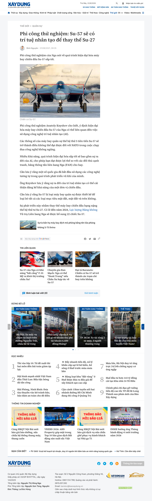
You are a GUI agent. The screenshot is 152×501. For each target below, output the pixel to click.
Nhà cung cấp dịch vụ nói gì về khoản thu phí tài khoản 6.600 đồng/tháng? (59, 339)
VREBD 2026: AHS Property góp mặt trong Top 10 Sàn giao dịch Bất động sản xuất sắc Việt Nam (58, 435)
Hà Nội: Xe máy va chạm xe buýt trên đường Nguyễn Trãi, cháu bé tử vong (26, 339)
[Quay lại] (21, 239)
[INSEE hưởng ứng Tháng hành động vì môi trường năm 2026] (125, 416)
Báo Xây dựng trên (31, 239)
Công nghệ (104, 13)
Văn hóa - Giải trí (80, 13)
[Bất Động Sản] (115, 476)
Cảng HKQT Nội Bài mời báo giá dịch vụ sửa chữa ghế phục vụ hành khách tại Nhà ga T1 (91, 434)
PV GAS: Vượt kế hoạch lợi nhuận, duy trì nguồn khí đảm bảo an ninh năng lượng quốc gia (71, 451)
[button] (73, 349)
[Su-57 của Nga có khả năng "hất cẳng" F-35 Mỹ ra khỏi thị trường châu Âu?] (32, 259)
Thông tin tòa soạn (132, 463)
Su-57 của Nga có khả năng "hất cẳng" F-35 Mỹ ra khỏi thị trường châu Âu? (32, 274)
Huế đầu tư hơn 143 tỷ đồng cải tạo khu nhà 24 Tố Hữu (121, 379)
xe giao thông (89, 7)
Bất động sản (103, 7)
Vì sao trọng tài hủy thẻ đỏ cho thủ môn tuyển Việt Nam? (125, 340)
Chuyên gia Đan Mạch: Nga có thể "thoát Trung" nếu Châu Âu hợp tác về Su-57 (58, 276)
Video (127, 13)
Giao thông (34, 13)
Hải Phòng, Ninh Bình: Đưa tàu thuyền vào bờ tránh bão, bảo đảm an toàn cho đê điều (33, 392)
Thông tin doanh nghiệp (26, 403)
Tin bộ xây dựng (137, 7)
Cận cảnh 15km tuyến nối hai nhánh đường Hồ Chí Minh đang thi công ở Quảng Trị (78, 392)
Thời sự (14, 13)
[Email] (94, 238)
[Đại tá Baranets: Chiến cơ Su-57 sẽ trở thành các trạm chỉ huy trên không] (87, 259)
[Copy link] (99, 238)
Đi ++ (120, 13)
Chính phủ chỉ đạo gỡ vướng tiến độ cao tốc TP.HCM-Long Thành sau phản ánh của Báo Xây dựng (122, 392)
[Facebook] (85, 238)
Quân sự (37, 26)
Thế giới (113, 13)
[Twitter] (89, 238)
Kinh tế (43, 13)
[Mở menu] (143, 13)
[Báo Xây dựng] (19, 5)
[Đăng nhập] (123, 3)
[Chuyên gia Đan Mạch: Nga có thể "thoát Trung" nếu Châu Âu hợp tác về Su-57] (60, 259)
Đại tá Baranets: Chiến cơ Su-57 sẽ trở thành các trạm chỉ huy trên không (87, 274)
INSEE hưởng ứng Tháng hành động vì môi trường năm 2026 (124, 432)
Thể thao (94, 13)
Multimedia (136, 13)
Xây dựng (23, 13)
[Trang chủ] (9, 12)
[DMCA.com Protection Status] (125, 488)
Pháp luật (51, 13)
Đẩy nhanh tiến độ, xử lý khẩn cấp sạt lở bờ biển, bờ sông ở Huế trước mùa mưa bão (77, 366)
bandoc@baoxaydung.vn (72, 486)
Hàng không (89, 210)
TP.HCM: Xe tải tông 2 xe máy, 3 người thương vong (92, 340)
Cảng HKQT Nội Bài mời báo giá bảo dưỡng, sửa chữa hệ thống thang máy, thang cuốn (26, 434)
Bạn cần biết (19, 451)
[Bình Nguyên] (22, 48)
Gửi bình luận (91, 293)
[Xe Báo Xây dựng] (136, 475)
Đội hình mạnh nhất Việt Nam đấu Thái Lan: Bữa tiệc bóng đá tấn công (34, 379)
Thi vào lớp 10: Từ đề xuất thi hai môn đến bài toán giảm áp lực (34, 366)
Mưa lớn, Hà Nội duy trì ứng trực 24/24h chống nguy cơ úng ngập (121, 366)
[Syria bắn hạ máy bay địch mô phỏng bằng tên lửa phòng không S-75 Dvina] (28, 225)
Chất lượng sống (64, 13)
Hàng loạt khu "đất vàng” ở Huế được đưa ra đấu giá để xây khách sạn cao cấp (78, 379)
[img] (60, 91)
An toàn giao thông (119, 7)
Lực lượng (75, 210)
